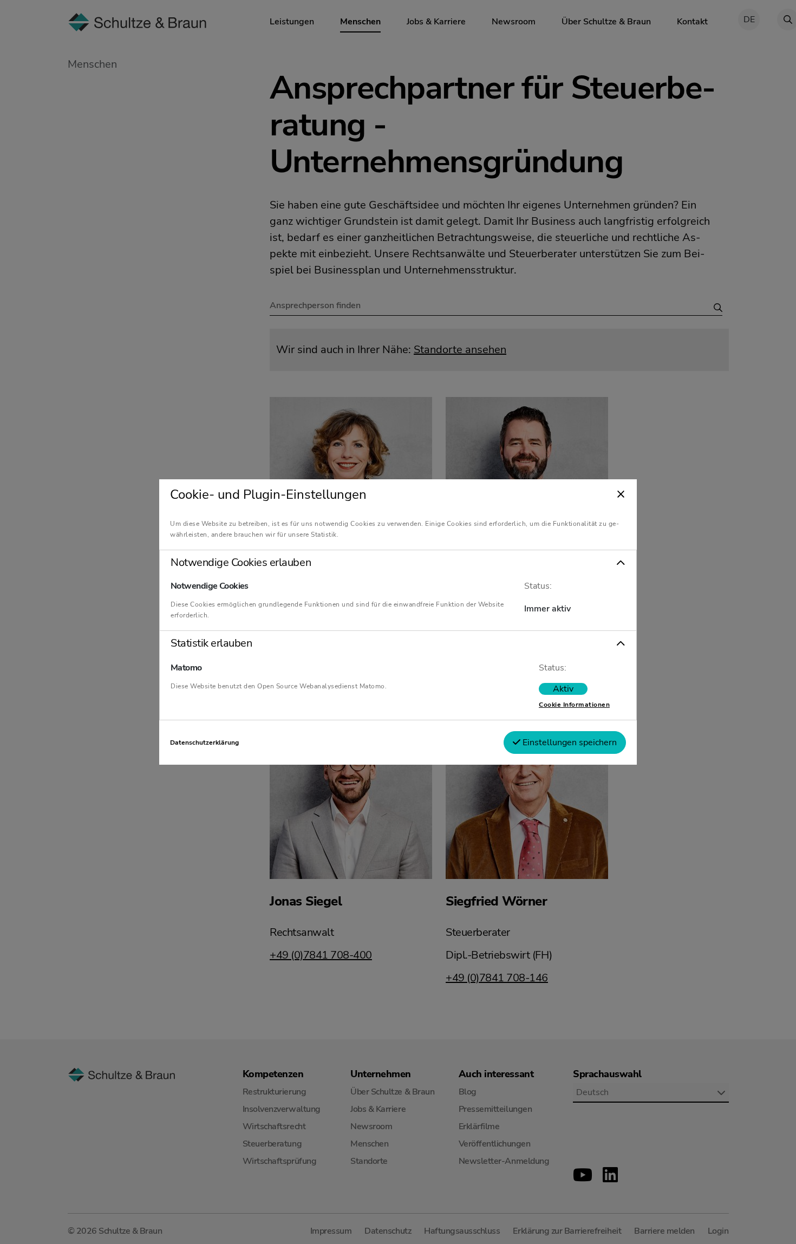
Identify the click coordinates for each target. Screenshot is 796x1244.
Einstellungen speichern (568, 742)
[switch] (563, 689)
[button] (398, 562)
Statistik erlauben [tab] (211, 643)
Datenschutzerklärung (204, 742)
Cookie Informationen (574, 704)
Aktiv (563, 689)
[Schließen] (620, 495)
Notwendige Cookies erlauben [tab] (241, 563)
